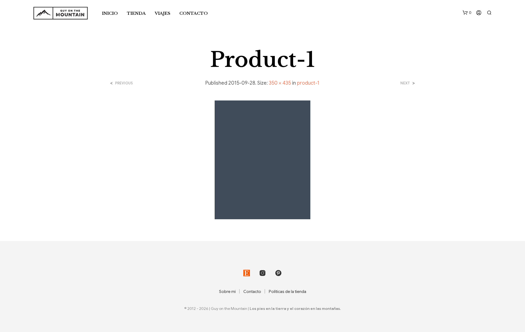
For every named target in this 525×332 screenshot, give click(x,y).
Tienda (136, 13)
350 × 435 (280, 83)
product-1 (308, 83)
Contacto (193, 13)
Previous (124, 83)
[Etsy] (246, 273)
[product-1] (262, 159)
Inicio (110, 13)
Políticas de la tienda (287, 291)
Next (405, 83)
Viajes (162, 13)
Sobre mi (227, 291)
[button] (467, 13)
